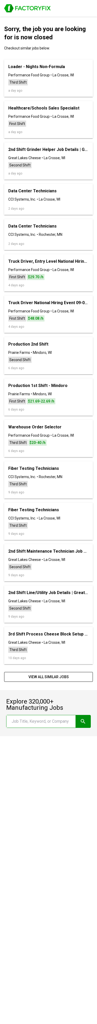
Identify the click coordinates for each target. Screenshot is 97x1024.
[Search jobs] (83, 721)
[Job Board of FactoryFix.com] (27, 8)
